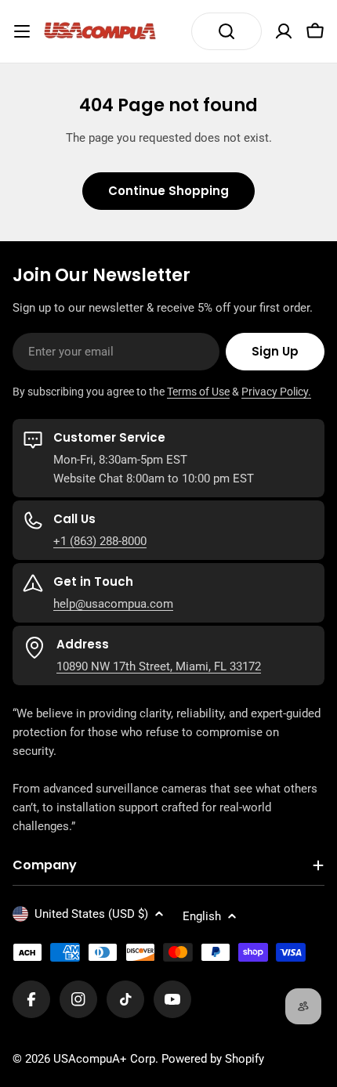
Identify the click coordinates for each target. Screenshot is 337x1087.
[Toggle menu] (22, 31)
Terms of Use (198, 391)
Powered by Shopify (212, 1059)
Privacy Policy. (276, 391)
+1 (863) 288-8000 (100, 541)
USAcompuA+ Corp (104, 1059)
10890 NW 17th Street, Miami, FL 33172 (158, 666)
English (202, 916)
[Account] (283, 31)
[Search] (226, 31)
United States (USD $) (91, 914)
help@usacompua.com (113, 604)
